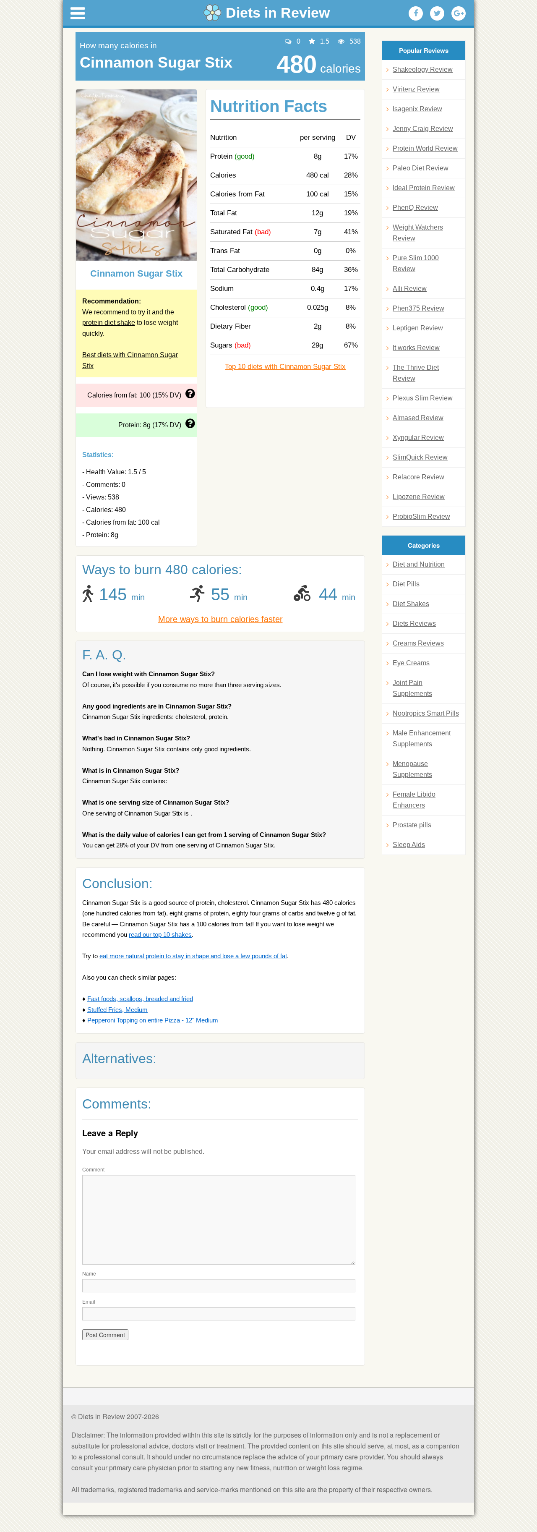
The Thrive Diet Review (416, 373)
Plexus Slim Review (423, 398)
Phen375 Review (418, 308)
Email (88, 1301)
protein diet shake (108, 322)
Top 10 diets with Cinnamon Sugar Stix (285, 367)
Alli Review (410, 288)
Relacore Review (418, 477)
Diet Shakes (411, 603)
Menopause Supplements (412, 769)
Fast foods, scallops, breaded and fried (140, 998)
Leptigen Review (418, 328)
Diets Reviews (414, 623)
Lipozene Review (419, 496)
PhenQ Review (415, 207)
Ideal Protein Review (424, 187)
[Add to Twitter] (437, 13)
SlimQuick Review (420, 457)
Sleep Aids (409, 844)
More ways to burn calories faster (220, 619)
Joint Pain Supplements (412, 688)
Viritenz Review (416, 89)
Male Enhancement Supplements (422, 738)
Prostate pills (412, 825)
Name (89, 1273)
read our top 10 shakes (160, 934)
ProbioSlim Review (421, 516)
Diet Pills (406, 584)
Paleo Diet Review (420, 168)
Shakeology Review (423, 69)
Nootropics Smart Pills (426, 713)
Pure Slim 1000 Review (416, 263)
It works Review (416, 347)
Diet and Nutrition (419, 564)
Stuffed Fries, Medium (117, 1009)
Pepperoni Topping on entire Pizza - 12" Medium (152, 1020)
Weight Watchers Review (418, 233)
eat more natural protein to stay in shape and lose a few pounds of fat (193, 955)
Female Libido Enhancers (414, 800)
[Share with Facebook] (416, 13)
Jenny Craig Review (423, 128)
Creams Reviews (418, 643)
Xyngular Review (418, 437)
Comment (93, 1169)
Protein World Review (425, 148)
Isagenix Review (417, 108)
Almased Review (418, 417)
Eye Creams (411, 663)
